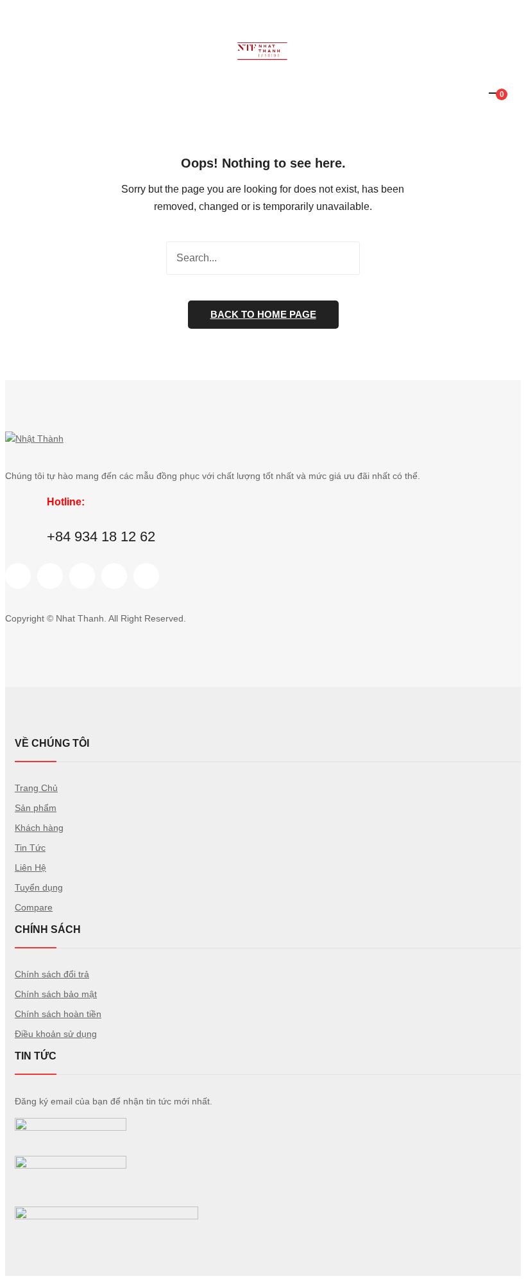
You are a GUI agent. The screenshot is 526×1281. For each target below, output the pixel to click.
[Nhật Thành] (263, 63)
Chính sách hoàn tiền (58, 1014)
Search (343, 258)
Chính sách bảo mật (56, 994)
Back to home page (263, 314)
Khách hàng (39, 828)
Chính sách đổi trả (52, 974)
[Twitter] (50, 576)
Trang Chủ (36, 788)
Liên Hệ (30, 867)
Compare (34, 907)
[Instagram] (82, 576)
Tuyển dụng (39, 887)
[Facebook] (18, 576)
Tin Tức (30, 847)
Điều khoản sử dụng (56, 1034)
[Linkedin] (114, 576)
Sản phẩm (35, 808)
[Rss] (146, 576)
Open (14, 28)
